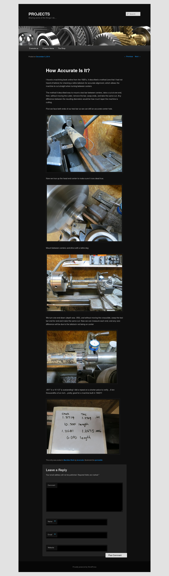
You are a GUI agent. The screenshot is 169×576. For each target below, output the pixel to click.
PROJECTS (39, 14)
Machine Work (69, 460)
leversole (80, 460)
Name (52, 521)
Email (52, 534)
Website (51, 547)
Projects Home (48, 48)
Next (137, 56)
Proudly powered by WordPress (84, 567)
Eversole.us (33, 48)
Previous (128, 56)
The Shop (61, 48)
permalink (98, 460)
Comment (51, 485)
